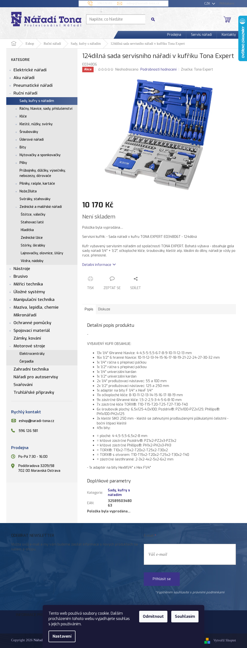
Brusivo (21, 276)
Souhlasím (185, 616)
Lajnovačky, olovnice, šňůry (42, 253)
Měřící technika (28, 284)
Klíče (23, 116)
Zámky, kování (27, 338)
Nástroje (22, 268)
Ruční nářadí (25, 93)
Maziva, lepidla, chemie (36, 307)
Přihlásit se (162, 579)
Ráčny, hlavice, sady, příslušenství (46, 108)
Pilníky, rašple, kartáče (37, 183)
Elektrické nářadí (30, 70)
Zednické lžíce (32, 237)
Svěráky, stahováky (35, 199)
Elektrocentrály (32, 353)
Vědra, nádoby (32, 261)
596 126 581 (28, 431)
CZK (207, 3)
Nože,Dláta (28, 191)
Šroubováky (29, 132)
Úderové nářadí (32, 139)
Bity (23, 147)
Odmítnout (153, 616)
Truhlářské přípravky (34, 392)
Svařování (23, 384)
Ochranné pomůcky (32, 323)
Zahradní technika (31, 369)
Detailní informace (96, 264)
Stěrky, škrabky (33, 245)
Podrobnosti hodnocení (158, 69)
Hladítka (27, 230)
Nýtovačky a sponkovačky (40, 155)
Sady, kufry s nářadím (37, 101)
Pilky (23, 162)
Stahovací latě (32, 222)
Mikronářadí (25, 315)
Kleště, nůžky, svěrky (36, 124)
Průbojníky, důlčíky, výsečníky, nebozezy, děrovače (43, 173)
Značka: (197, 69)
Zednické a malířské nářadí (41, 206)
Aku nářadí (24, 77)
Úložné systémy (29, 292)
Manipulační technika (34, 299)
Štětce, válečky (33, 214)
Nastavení (62, 636)
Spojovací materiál (32, 330)
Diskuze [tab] (104, 309)
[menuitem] (174, 35)
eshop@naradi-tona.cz (36, 421)
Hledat (155, 19)
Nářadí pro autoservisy (36, 377)
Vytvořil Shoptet (224, 640)
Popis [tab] (89, 309)
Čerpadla (27, 361)
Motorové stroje (29, 346)
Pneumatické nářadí (33, 85)
